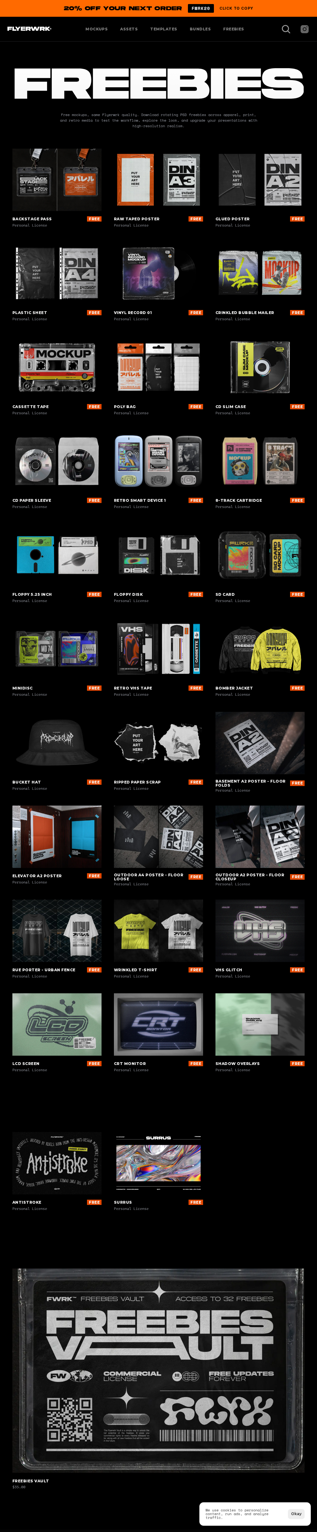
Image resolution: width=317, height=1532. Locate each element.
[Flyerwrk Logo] (28, 29)
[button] (158, 8)
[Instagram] (305, 29)
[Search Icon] (286, 29)
